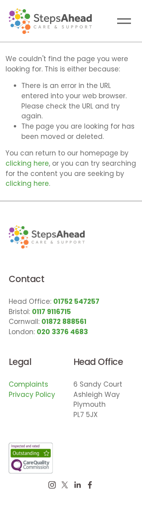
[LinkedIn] (77, 485)
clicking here (27, 163)
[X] (65, 485)
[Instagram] (52, 485)
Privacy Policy (32, 394)
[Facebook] (90, 485)
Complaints (28, 384)
